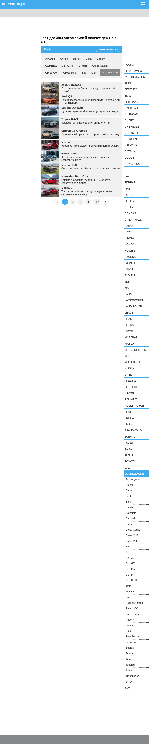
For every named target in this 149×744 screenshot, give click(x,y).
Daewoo (131, 145)
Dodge (129, 157)
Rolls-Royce (134, 405)
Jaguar (130, 275)
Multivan (130, 591)
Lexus (129, 312)
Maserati (131, 337)
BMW (128, 95)
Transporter (132, 675)
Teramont (131, 653)
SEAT (128, 411)
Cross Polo (70, 72)
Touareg (130, 664)
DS (126, 170)
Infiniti (130, 263)
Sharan (130, 647)
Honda (129, 244)
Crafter (83, 65)
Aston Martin (135, 76)
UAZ (127, 467)
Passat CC (132, 608)
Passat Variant (134, 614)
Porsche (131, 387)
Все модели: (133, 479)
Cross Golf (51, 72)
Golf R (129, 574)
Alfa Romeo (133, 70)
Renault (131, 399)
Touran (129, 670)
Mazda (129, 343)
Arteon (64, 58)
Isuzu (129, 269)
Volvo (129, 682)
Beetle (77, 58)
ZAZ (127, 688)
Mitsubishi (132, 362)
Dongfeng (132, 163)
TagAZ (129, 449)
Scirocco (131, 642)
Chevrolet (133, 126)
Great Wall (133, 219)
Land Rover (133, 306)
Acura (129, 64)
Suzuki (129, 442)
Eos (84, 72)
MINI (127, 356)
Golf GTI (130, 563)
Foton (129, 201)
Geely (129, 207)
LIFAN (128, 318)
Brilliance (132, 101)
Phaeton (130, 619)
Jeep (128, 281)
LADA (128, 294)
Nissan (129, 368)
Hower (130, 250)
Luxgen (130, 331)
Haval (129, 232)
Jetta (128, 586)
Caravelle (68, 65)
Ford (128, 194)
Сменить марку (108, 49)
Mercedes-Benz (136, 349)
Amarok (50, 58)
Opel (128, 374)
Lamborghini (134, 300)
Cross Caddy (100, 65)
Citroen (131, 139)
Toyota (130, 461)
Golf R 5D (131, 580)
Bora (89, 58)
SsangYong (133, 430)
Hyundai (131, 256)
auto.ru (14, 4)
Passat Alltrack (134, 602)
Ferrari (130, 182)
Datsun (130, 151)
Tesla (129, 455)
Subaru (130, 436)
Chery (129, 120)
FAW (127, 176)
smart (129, 424)
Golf (93, 72)
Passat (130, 597)
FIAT (127, 188)
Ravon (129, 393)
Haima (129, 225)
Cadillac (131, 107)
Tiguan (129, 659)
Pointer (130, 625)
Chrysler (132, 132)
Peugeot (131, 380)
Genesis (130, 213)
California (51, 65)
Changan (131, 114)
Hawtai (130, 238)
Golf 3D (130, 557)
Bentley (131, 89)
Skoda (129, 418)
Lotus (129, 325)
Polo (128, 630)
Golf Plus (131, 569)
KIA (127, 287)
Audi (128, 83)
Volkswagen (134, 473)
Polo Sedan (132, 636)
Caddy (101, 58)
